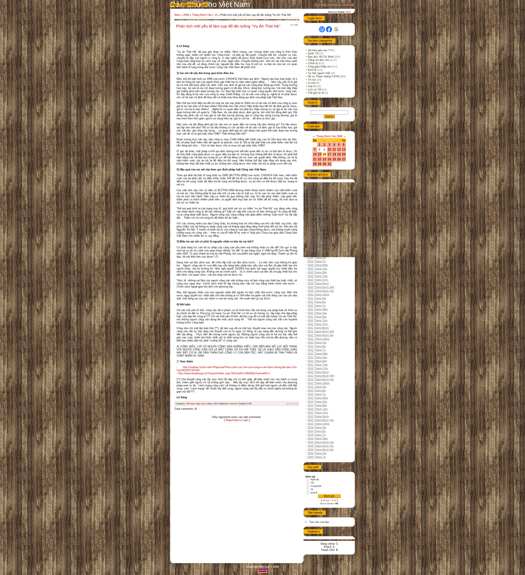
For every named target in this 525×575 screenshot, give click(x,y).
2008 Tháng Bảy (317, 183)
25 (334, 159)
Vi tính (312, 82)
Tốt (312, 482)
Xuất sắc (314, 479)
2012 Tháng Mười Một (321, 375)
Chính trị (313, 63)
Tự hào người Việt (319, 73)
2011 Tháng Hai (317, 298)
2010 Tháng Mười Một (321, 287)
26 (339, 159)
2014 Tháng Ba (317, 431)
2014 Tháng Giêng (318, 423)
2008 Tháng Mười (318, 194)
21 (315, 159)
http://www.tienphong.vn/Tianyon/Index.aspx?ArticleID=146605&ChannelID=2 (224, 373)
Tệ (311, 489)
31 (329, 164)
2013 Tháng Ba (317, 390)
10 (329, 149)
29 (319, 164)
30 (324, 164)
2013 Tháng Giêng (318, 383)
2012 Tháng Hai (317, 342)
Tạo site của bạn (319, 522)
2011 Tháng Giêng (318, 294)
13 (344, 149)
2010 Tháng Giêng (318, 250)
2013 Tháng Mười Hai (321, 420)
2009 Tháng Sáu (317, 224)
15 (319, 154)
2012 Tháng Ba (317, 346)
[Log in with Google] (336, 29)
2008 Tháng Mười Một (321, 198)
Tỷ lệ (334, 501)
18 (334, 154)
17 (329, 154)
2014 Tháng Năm (318, 438)
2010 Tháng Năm (318, 265)
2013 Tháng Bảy (317, 405)
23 (324, 159)
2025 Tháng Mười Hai (321, 449)
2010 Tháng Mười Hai (321, 290)
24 (329, 159)
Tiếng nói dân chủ (318, 60)
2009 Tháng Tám (318, 231)
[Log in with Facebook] (329, 29)
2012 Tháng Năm (318, 353)
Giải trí (312, 86)
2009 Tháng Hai (317, 209)
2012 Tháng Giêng (318, 338)
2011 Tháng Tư (317, 305)
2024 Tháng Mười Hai (321, 445)
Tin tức (312, 79)
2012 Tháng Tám (318, 364)
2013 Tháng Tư (317, 394)
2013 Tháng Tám (318, 409)
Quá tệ (313, 492)
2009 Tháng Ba (317, 213)
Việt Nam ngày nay (195, 403)
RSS (348, 12)
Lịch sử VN (314, 89)
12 (339, 149)
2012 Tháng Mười (318, 372)
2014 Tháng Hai (317, 427)
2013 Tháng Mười (318, 416)
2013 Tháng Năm (318, 397)
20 (344, 154)
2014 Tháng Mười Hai (321, 442)
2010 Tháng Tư (317, 261)
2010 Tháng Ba (317, 257)
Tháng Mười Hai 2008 (329, 136)
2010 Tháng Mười (318, 283)
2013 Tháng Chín (318, 412)
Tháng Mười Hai (201, 14)
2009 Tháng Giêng (318, 206)
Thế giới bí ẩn (316, 92)
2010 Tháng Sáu (317, 268)
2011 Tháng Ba (316, 301)
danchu (233, 403)
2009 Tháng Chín (318, 235)
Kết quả (326, 501)
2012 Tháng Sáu (317, 357)
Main (174, 4)
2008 (186, 14)
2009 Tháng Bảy (317, 228)
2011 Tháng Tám (318, 320)
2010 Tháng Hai (317, 254)
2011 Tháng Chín (318, 324)
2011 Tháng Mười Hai (320, 335)
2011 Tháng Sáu (317, 313)
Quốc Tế (313, 53)
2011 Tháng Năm (318, 309)
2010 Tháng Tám (318, 276)
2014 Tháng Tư (317, 434)
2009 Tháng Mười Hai (321, 246)
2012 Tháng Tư (317, 349)
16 (216, 14)
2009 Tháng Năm (318, 220)
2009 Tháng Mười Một (321, 242)
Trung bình (315, 486)
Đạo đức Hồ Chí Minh (321, 56)
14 (315, 154)
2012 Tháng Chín (318, 368)
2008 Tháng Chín (318, 191)
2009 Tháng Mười (318, 239)
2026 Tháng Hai (317, 453)
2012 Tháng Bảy (317, 361)
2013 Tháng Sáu (317, 401)
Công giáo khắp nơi (319, 66)
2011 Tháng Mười (318, 327)
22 (319, 159)
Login (204, 4)
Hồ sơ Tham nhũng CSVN (323, 76)
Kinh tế (312, 69)
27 (344, 159)
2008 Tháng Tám (318, 187)
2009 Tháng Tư (317, 217)
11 (334, 149)
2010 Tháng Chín (318, 279)
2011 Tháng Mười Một (321, 331)
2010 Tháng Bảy (317, 272)
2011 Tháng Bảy (317, 316)
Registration (189, 4)
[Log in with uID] (322, 29)
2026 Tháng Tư (317, 457)
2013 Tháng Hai (317, 386)
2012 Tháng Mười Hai (321, 379)
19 (339, 154)
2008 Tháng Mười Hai (321, 202)
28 (315, 164)
